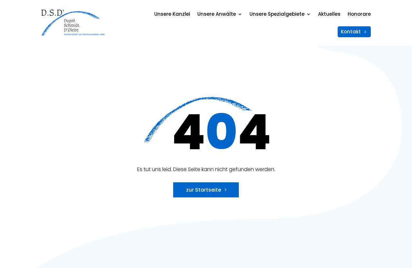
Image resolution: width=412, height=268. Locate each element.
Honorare (359, 14)
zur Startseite (203, 190)
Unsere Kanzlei (172, 14)
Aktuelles (329, 14)
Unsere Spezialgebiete (276, 14)
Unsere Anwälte (216, 14)
